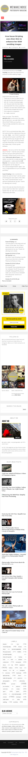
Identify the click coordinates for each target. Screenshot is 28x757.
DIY (16, 742)
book (4, 659)
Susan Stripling (14, 94)
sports (17, 691)
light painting (6, 675)
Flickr (4, 649)
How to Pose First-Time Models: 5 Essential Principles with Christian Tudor (12, 577)
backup (20, 657)
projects (18, 686)
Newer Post (3, 286)
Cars (18, 644)
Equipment (10, 742)
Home (14, 286)
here (9, 135)
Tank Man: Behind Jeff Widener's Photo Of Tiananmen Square (14, 474)
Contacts (14, 744)
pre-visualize (6, 686)
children (20, 659)
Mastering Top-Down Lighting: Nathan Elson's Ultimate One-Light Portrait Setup (14, 489)
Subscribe (14, 326)
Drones (20, 646)
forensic (5, 670)
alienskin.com (6, 118)
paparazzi (20, 678)
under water (6, 699)
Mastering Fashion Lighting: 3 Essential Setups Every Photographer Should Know (14, 556)
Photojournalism (7, 651)
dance (4, 665)
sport (4, 691)
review (18, 689)
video (18, 699)
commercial (6, 662)
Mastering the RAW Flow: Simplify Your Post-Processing (14, 514)
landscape (18, 673)
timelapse (18, 697)
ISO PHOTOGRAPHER (16, 649)
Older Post (25, 286)
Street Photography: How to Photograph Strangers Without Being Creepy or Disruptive (13, 529)
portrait (13, 683)
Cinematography (7, 646)
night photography (7, 678)
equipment (22, 665)
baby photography (7, 657)
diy (12, 665)
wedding (5, 702)
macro (19, 675)
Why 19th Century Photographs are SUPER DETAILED (12, 606)
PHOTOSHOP (22, 742)
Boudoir (5, 644)
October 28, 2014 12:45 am (12, 263)
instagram (22, 670)
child (12, 659)
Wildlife (19, 651)
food (21, 667)
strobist (5, 697)
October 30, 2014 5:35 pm (12, 279)
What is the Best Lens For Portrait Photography (12, 592)
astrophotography (7, 654)
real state (5, 689)
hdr (13, 670)
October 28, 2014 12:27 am (12, 253)
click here (18, 395)
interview (7, 673)
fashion (10, 667)
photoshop (22, 681)
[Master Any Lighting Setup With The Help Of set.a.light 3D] (14, 26)
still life (5, 694)
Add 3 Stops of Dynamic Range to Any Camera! (13, 631)
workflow (15, 702)
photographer (6, 681)
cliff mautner (8, 255)
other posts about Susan (13, 157)
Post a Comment (6, 281)
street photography (16, 694)
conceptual (18, 662)
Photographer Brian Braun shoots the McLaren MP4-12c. (13, 563)
